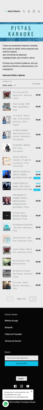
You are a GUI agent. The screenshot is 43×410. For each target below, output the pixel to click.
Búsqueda (9, 327)
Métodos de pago (11, 320)
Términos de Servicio (13, 340)
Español (21, 378)
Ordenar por (7, 81)
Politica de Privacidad (13, 334)
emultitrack (16, 402)
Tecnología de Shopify (28, 402)
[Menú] (38, 11)
